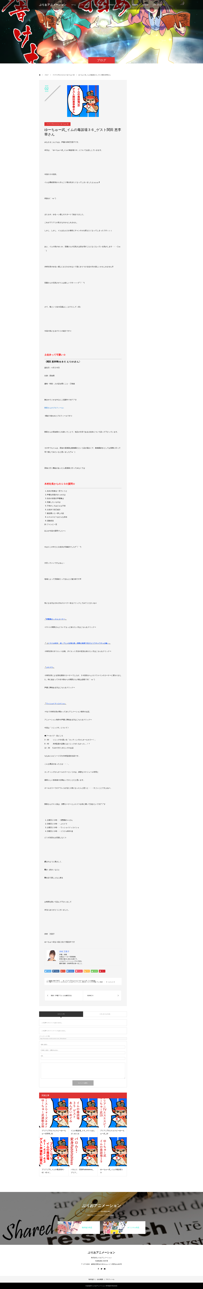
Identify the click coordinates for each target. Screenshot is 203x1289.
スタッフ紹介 (84, 5)
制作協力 (111, 5)
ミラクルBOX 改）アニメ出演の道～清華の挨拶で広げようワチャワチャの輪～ (78, 643)
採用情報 (135, 5)
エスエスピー (64, 982)
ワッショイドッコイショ (55, 703)
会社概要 (145, 5)
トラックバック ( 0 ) (105, 1014)
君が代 (84, 982)
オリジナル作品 (99, 5)
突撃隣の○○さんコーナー (55, 619)
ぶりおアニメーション (53, 4)
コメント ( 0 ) (61, 1014)
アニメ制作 (99, 982)
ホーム (73, 5)
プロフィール (110, 1279)
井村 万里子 (56, 980)
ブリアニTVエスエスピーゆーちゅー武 (57, 124)
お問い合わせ (157, 5)
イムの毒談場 (91, 980)
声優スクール (123, 5)
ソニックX (90, 982)
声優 (94, 982)
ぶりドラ (49, 667)
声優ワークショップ (54, 982)
